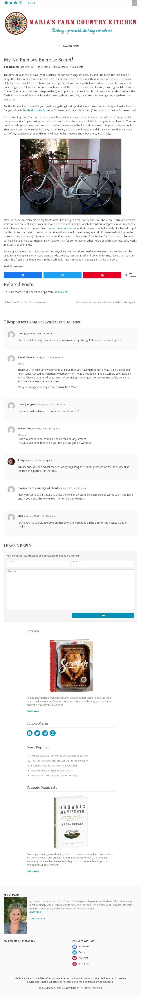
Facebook (29, 733)
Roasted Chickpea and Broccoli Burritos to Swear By (59, 760)
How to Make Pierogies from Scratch (51, 770)
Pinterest (45, 733)
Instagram (53, 733)
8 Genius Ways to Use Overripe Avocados (54, 765)
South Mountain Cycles (36, 110)
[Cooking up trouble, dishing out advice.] (70, 34)
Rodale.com (61, 292)
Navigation (71, 46)
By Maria (45, 66)
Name (11, 561)
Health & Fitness (59, 66)
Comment (12, 571)
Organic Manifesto (42, 787)
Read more (35, 912)
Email (76, 561)
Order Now (33, 711)
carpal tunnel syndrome (62, 228)
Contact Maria (37, 918)
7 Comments (76, 66)
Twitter (37, 733)
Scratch (33, 631)
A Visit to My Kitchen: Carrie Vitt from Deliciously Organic (105, 302)
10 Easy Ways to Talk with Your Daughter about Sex (59, 755)
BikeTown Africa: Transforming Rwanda (26, 302)
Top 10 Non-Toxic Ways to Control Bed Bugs (55, 775)
